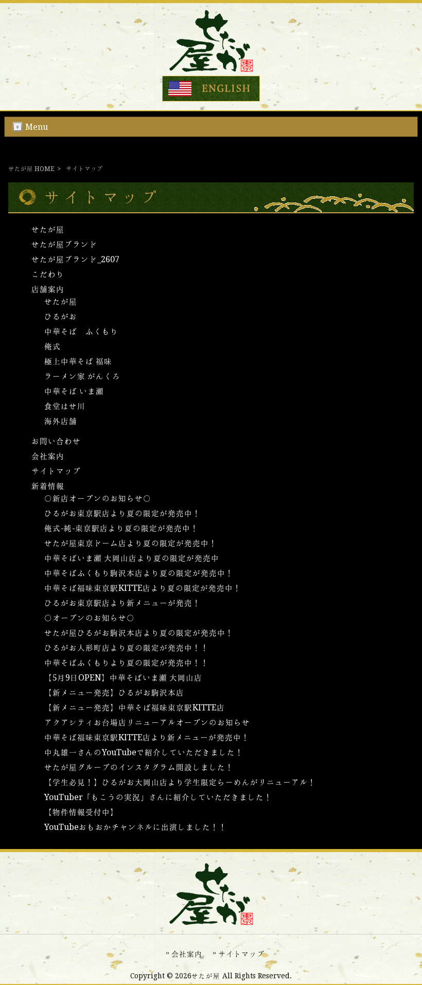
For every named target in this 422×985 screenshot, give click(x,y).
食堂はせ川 (64, 406)
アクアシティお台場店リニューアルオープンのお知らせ (147, 722)
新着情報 (47, 486)
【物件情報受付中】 (81, 812)
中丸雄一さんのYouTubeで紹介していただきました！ (143, 752)
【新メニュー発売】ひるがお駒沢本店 (114, 693)
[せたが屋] (211, 69)
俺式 (52, 346)
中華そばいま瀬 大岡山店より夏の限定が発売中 (131, 558)
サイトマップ (56, 471)
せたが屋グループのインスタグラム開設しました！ (139, 767)
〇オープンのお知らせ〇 (89, 618)
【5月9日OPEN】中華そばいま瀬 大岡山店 (123, 678)
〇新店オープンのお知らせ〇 (97, 498)
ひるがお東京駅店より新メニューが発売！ (122, 603)
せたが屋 (47, 229)
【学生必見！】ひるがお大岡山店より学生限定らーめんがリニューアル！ (180, 782)
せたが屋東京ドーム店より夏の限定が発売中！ (130, 543)
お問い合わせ (56, 441)
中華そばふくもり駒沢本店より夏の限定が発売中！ (139, 573)
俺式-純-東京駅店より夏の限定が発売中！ (121, 528)
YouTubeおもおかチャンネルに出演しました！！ (135, 827)
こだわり (47, 274)
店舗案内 (47, 289)
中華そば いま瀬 (74, 391)
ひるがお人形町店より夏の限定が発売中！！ (126, 648)
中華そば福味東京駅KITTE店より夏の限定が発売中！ (142, 588)
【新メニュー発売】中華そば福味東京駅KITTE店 (134, 707)
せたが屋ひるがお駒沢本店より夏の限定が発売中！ (139, 633)
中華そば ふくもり (81, 331)
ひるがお (60, 316)
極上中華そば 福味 (78, 361)
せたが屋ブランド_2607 (75, 259)
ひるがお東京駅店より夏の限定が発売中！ (122, 513)
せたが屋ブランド (64, 244)
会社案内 (47, 456)
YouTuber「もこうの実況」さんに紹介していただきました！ (158, 797)
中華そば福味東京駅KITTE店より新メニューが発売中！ (147, 737)
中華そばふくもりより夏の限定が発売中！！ (126, 663)
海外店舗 (60, 421)
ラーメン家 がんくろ (82, 376)
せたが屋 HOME (31, 169)
